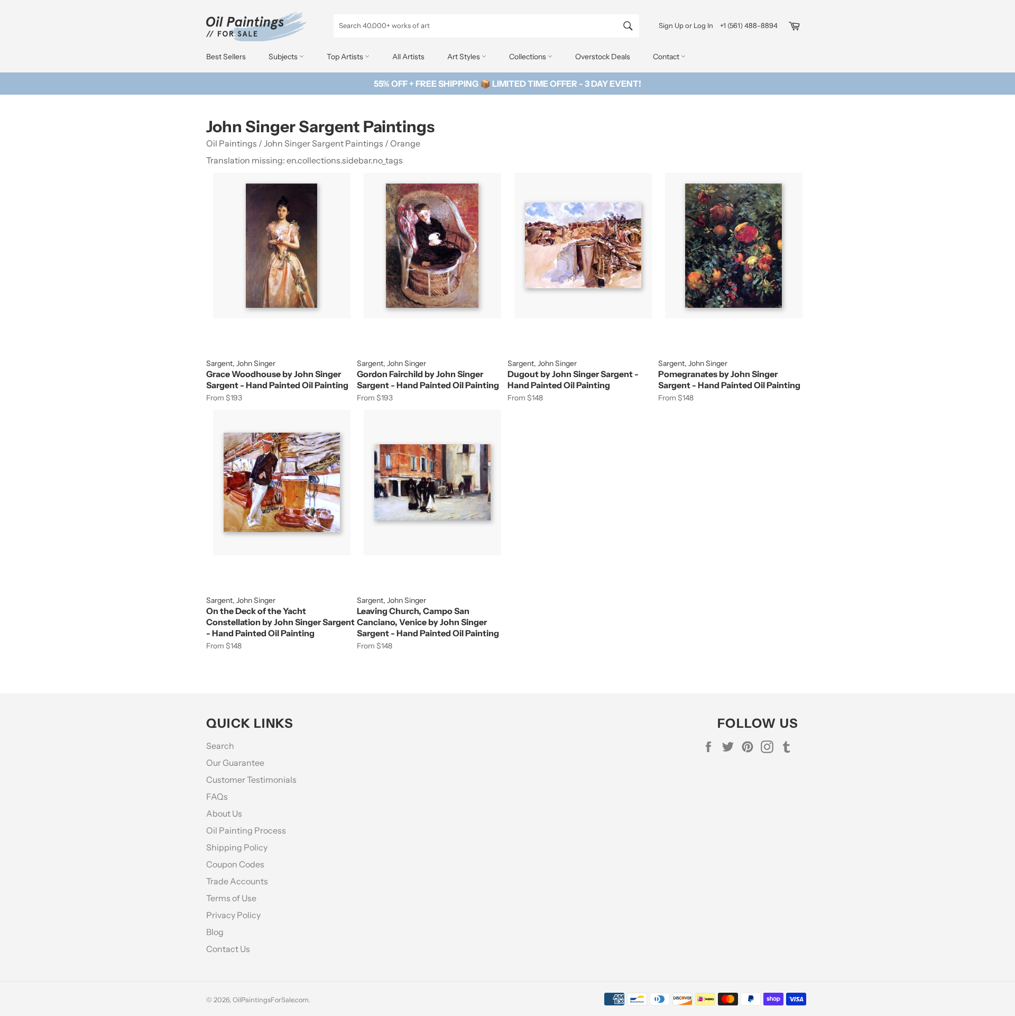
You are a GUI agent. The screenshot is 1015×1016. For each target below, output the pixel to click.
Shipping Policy (236, 847)
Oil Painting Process (246, 830)
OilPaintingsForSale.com (271, 1000)
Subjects (284, 56)
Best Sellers (226, 56)
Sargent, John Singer (240, 363)
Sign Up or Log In (686, 25)
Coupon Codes (235, 864)
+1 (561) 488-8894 (749, 25)
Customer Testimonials (251, 779)
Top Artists (346, 56)
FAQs (217, 796)
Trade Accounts (237, 881)
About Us (224, 813)
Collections (528, 56)
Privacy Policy (233, 915)
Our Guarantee (235, 762)
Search (220, 745)
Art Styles (464, 56)
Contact (667, 56)
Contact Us (228, 949)
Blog (215, 932)
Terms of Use (231, 898)
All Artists (408, 56)
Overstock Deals (602, 56)
